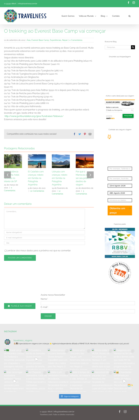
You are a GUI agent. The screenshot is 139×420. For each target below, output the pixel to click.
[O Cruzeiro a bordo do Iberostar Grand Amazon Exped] (36, 359)
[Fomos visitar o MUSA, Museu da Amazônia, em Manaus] (102, 359)
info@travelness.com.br (27, 4)
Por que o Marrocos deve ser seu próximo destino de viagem (83, 178)
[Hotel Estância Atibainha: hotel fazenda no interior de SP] (13, 161)
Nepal (65, 40)
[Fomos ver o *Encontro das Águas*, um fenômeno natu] (80, 359)
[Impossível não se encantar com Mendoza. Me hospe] (102, 381)
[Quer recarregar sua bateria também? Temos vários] (14, 381)
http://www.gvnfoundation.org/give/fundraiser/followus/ (34, 116)
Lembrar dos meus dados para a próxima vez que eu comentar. (39, 250)
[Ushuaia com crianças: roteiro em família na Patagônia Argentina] (61, 161)
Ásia (29, 40)
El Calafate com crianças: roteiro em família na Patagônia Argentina (36, 178)
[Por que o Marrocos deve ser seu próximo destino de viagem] (85, 161)
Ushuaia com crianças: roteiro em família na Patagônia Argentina (59, 178)
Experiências (55, 40)
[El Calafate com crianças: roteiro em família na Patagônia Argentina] (37, 161)
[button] (129, 15)
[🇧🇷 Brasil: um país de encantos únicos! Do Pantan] (14, 359)
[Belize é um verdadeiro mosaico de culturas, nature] (58, 381)
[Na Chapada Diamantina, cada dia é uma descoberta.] (36, 381)
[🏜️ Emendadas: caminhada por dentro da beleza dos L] (124, 381)
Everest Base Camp (40, 40)
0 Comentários (75, 40)
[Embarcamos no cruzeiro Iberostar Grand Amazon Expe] (58, 359)
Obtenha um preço (117, 210)
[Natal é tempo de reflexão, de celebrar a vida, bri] (80, 381)
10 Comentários (37, 191)
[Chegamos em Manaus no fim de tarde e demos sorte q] (124, 359)
